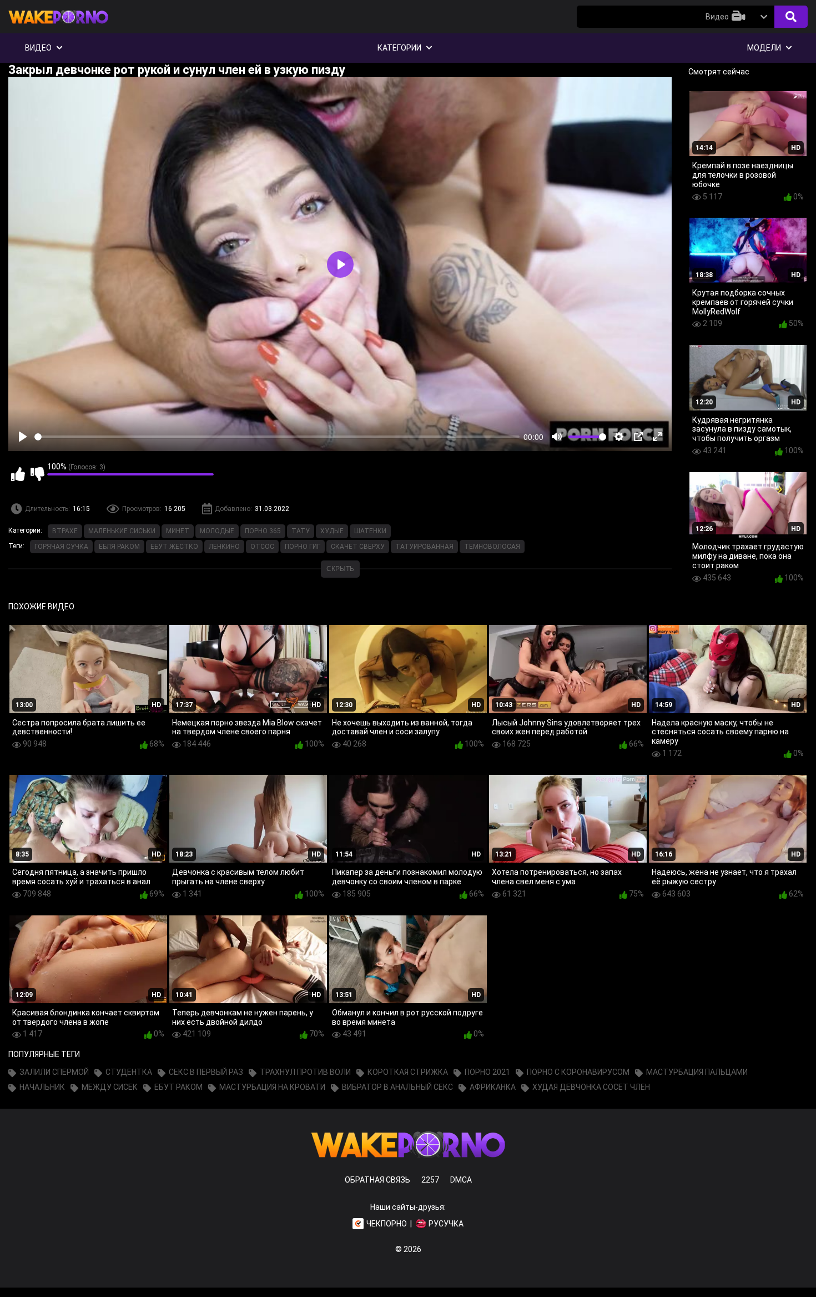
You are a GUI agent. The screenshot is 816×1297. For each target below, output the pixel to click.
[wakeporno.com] (58, 26)
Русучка (446, 1223)
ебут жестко (174, 546)
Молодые (217, 531)
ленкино (224, 546)
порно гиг (302, 546)
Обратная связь (377, 1179)
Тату (300, 531)
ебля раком (119, 546)
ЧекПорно (386, 1223)
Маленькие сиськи (121, 531)
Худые (332, 531)
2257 (430, 1179)
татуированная (424, 546)
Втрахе (65, 531)
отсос (262, 546)
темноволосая (492, 546)
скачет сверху (358, 546)
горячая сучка (61, 546)
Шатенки (370, 531)
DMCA (461, 1179)
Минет (177, 531)
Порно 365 (263, 531)
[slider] (277, 437)
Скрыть (340, 569)
